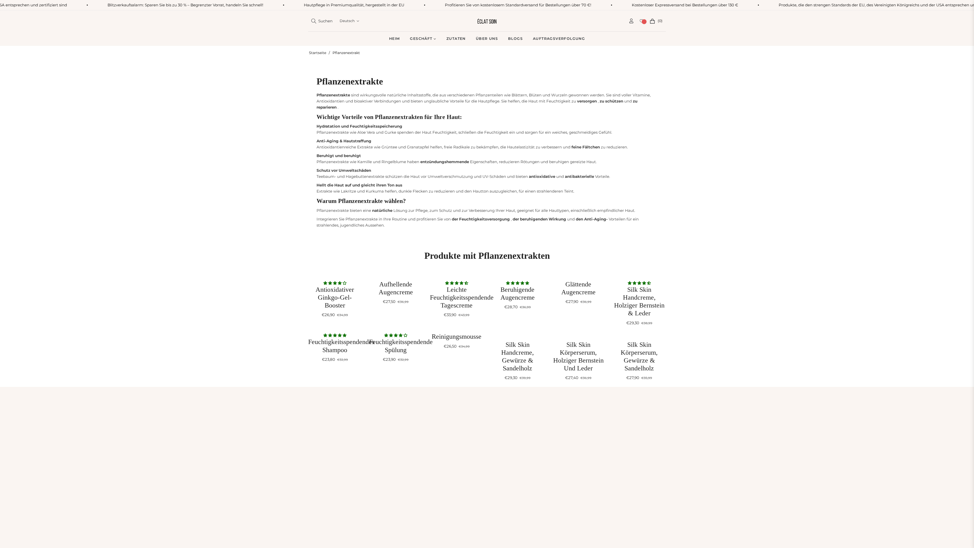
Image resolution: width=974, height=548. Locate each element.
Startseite (317, 52)
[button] (322, 21)
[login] (631, 20)
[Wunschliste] (642, 21)
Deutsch (347, 21)
